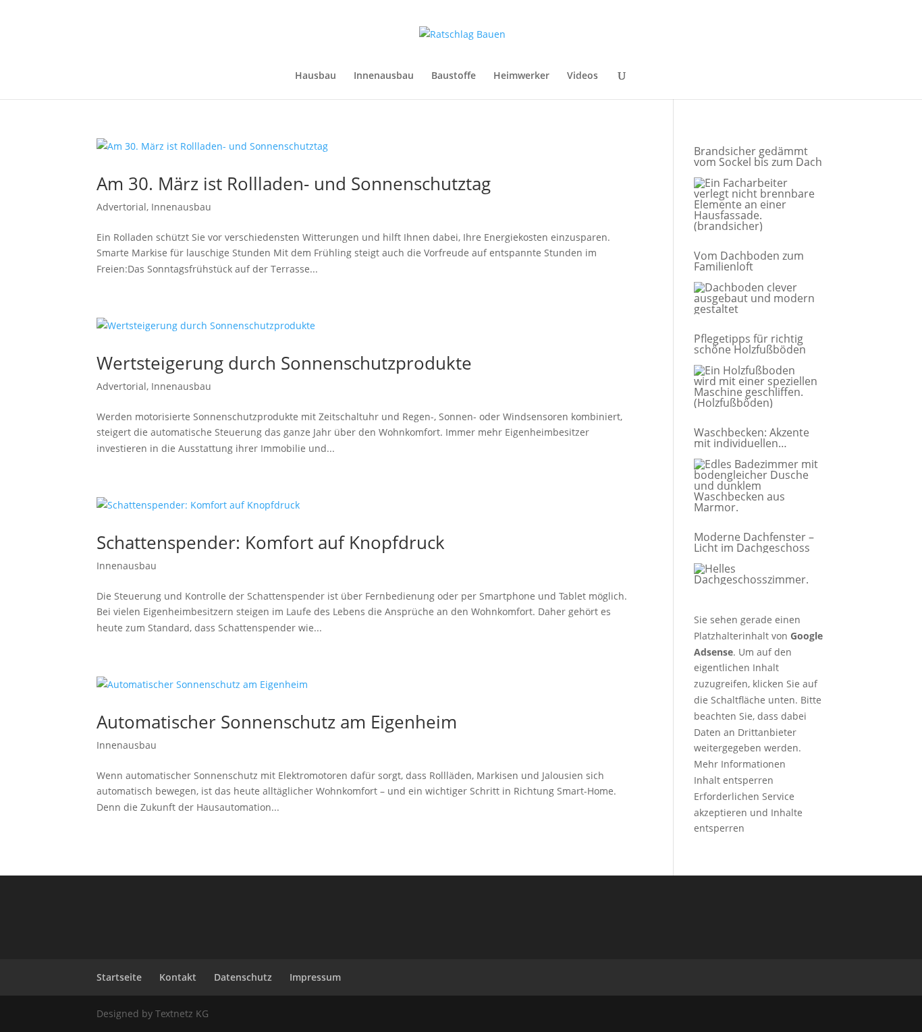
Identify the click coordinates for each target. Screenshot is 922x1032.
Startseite (119, 977)
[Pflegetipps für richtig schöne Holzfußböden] (756, 387)
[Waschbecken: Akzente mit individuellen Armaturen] (756, 486)
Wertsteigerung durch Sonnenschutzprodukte (284, 363)
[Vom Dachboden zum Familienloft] (756, 299)
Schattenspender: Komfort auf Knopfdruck (271, 542)
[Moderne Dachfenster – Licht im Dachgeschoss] (756, 574)
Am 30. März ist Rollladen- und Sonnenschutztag (294, 183)
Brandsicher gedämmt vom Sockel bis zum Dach (758, 156)
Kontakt (177, 977)
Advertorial (121, 206)
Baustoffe (453, 76)
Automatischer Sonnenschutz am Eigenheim (277, 722)
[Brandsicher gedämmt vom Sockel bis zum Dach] (756, 205)
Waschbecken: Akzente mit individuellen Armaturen (751, 438)
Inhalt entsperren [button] (734, 780)
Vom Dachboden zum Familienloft (749, 261)
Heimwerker (521, 76)
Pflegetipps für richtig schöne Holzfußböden (750, 344)
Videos (582, 76)
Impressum (315, 977)
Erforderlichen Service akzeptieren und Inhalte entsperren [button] (748, 812)
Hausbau (315, 76)
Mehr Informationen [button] (740, 763)
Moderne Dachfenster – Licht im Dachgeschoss (754, 542)
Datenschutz (243, 977)
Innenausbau (384, 76)
